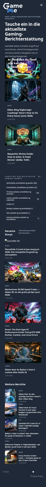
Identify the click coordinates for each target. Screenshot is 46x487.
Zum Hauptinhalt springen (18, 2)
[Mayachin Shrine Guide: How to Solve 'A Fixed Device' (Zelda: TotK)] (23, 146)
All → (39, 178)
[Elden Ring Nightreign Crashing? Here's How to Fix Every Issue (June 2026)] (23, 102)
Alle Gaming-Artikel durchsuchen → (27, 231)
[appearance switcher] (33, 472)
